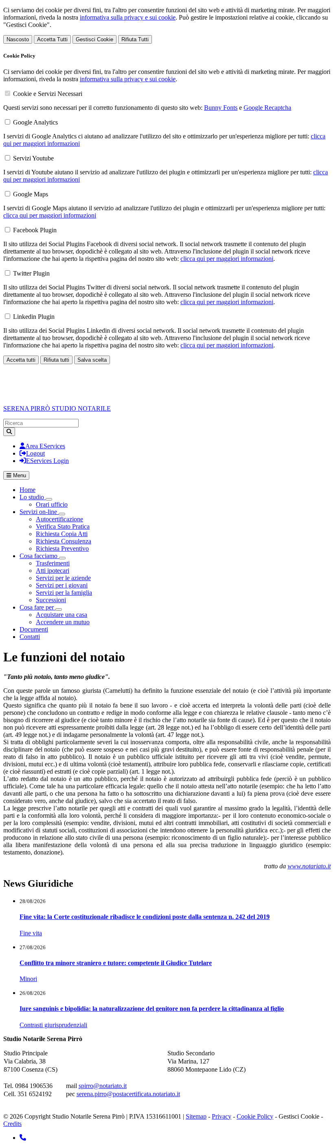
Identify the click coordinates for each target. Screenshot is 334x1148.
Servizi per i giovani (62, 585)
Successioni (51, 599)
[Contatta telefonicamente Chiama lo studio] (23, 1137)
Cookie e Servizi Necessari (47, 93)
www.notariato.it (309, 866)
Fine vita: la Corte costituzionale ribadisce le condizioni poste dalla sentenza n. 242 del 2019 (145, 916)
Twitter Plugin (31, 273)
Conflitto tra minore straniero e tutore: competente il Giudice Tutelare (116, 962)
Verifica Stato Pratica (63, 526)
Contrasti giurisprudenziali (53, 1024)
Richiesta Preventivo (62, 548)
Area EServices (45, 446)
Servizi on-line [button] (39, 511)
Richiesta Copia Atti (62, 533)
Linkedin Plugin (34, 316)
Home (27, 489)
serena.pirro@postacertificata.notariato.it (128, 1093)
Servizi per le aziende (63, 577)
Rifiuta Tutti (135, 39)
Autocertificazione (59, 519)
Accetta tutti (21, 360)
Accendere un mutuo (63, 621)
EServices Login (47, 460)
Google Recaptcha (267, 107)
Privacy (221, 1116)
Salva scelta (92, 360)
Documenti (34, 629)
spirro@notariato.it (103, 1085)
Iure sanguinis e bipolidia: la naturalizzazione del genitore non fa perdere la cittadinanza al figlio (152, 1008)
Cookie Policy (255, 1116)
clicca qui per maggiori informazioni (49, 215)
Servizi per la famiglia (64, 592)
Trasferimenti (53, 563)
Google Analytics (35, 122)
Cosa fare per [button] (37, 607)
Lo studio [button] (33, 497)
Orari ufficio (52, 504)
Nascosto (18, 39)
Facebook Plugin (35, 230)
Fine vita (31, 933)
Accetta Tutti (52, 39)
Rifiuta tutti (56, 360)
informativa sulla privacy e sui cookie (128, 17)
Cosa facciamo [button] (39, 555)
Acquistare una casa (61, 614)
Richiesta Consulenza (63, 541)
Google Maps (30, 194)
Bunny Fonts (220, 107)
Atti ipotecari (52, 570)
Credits (12, 1123)
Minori (28, 978)
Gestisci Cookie (94, 39)
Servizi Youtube (33, 158)
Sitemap (196, 1116)
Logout (35, 453)
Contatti (30, 636)
